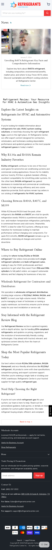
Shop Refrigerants (8, 447)
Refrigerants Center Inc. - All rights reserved (26, 546)
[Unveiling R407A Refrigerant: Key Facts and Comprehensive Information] (26, 41)
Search (19, 540)
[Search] (47, 13)
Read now (25, 85)
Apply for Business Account (12, 442)
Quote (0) (50, 411)
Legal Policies (30, 540)
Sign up (39, 475)
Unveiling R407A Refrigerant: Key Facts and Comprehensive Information (26, 62)
